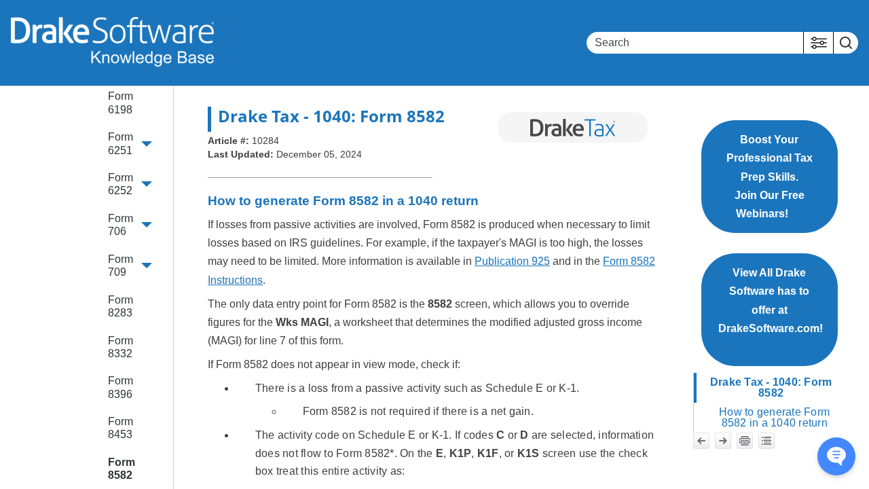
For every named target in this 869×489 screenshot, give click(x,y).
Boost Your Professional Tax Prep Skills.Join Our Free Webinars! (769, 176)
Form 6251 (121, 143)
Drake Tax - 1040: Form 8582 (771, 387)
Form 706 (121, 225)
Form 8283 (121, 306)
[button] (818, 43)
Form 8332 (121, 347)
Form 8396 (121, 387)
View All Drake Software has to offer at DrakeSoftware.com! (770, 309)
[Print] (745, 441)
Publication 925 (512, 261)
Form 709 (121, 265)
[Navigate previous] (701, 441)
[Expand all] (766, 441)
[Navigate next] (723, 441)
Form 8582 (122, 468)
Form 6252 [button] (121, 184)
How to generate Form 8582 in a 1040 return (774, 417)
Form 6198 (121, 102)
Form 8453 (121, 428)
